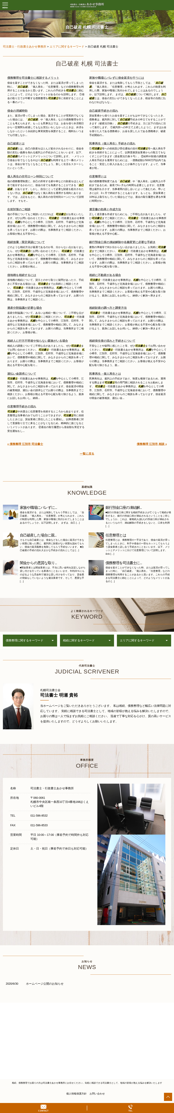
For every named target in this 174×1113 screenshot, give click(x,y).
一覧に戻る (87, 453)
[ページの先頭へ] (168, 1097)
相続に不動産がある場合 (105, 275)
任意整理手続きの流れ (21, 406)
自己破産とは (16, 143)
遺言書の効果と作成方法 (105, 209)
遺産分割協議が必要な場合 (24, 307)
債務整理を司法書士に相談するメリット (33, 77)
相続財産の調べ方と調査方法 (108, 307)
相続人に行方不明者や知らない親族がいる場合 (37, 340)
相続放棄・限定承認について (26, 242)
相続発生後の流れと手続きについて (112, 340)
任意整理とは (98, 176)
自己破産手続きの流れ (103, 110)
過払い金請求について (21, 373)
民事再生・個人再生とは (105, 373)
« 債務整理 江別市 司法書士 (25, 444)
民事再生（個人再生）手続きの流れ (112, 143)
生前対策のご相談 (18, 209)
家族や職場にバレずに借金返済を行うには (116, 77)
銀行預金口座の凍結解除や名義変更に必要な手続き (122, 242)
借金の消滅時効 (17, 110)
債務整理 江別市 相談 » (152, 444)
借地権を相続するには (21, 275)
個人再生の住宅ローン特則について (30, 176)
